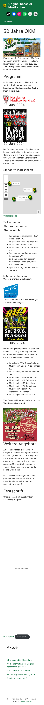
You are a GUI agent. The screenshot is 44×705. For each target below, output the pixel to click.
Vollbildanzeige (10, 216)
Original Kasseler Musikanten (20, 5)
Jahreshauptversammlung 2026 (21, 674)
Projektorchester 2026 (17, 678)
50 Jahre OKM (8, 637)
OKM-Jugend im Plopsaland (19, 660)
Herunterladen (22, 637)
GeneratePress (27, 701)
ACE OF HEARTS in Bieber (18, 670)
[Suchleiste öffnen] (39, 21)
